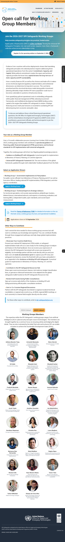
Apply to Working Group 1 (13, 186)
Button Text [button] (12, 337)
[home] (9, 9)
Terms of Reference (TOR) (26, 211)
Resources (55, 12)
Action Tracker (48, 8)
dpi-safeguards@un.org (44, 300)
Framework (39, 8)
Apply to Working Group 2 (13, 203)
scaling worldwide (36, 44)
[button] (59, 8)
